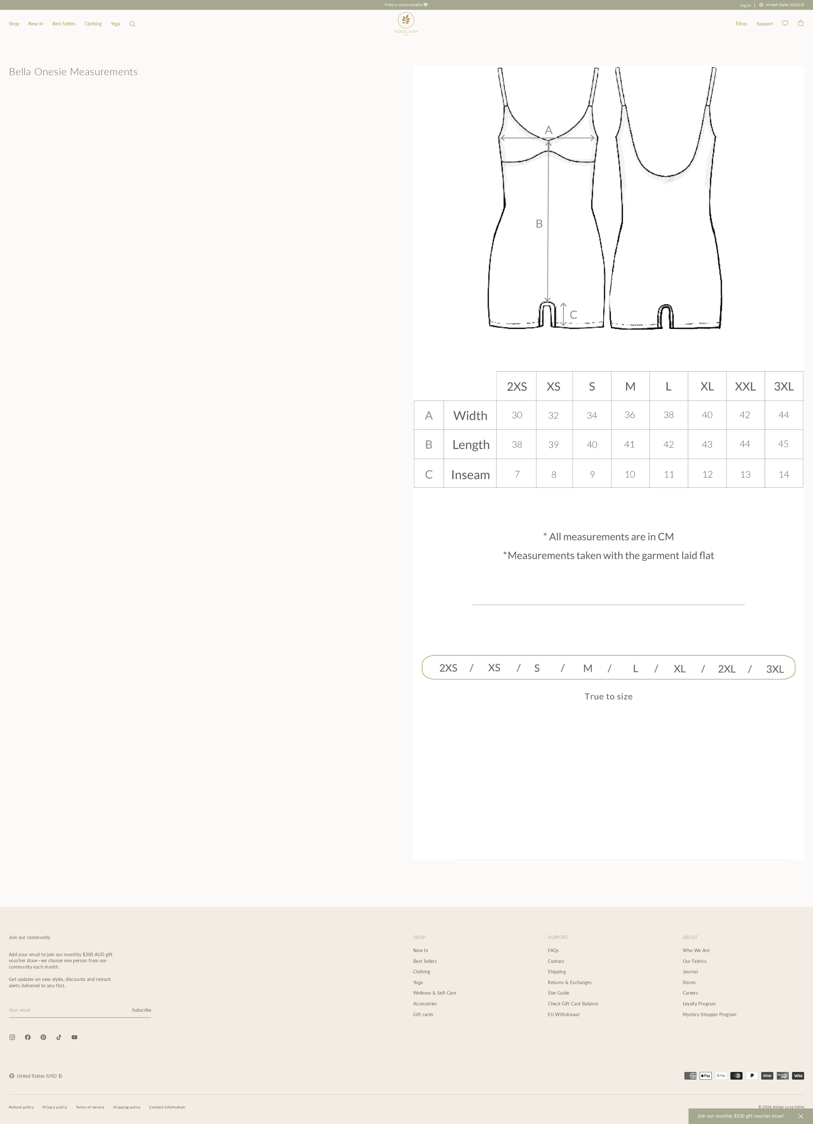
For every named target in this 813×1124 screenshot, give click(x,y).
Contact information (167, 1107)
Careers (690, 993)
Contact (556, 961)
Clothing (93, 23)
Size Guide (558, 993)
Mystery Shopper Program (710, 1014)
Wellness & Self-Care (434, 993)
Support (764, 23)
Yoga (115, 23)
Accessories (425, 1003)
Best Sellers (64, 23)
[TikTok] (59, 1037)
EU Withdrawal (563, 1014)
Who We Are (696, 950)
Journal (690, 971)
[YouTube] (74, 1037)
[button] (132, 24)
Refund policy (21, 1107)
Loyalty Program (699, 1003)
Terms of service (90, 1107)
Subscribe (141, 1010)
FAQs (553, 950)
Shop (14, 23)
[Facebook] (27, 1037)
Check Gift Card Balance (573, 1003)
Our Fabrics (695, 961)
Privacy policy (55, 1107)
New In (35, 23)
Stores (689, 982)
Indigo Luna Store (788, 1106)
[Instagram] (12, 1037)
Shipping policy (127, 1107)
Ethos (742, 23)
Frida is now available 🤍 (406, 4)
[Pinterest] (43, 1037)
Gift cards (423, 1014)
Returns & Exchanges (570, 982)
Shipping (557, 971)
